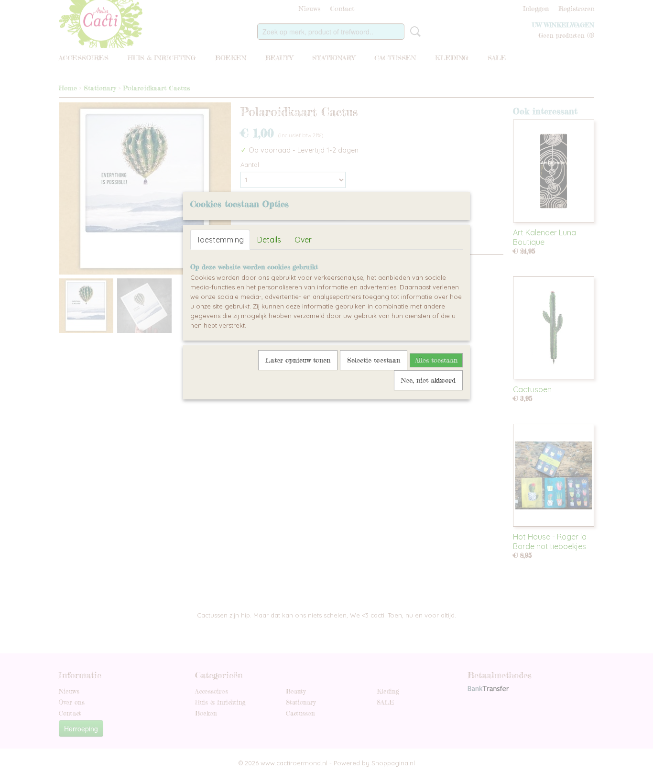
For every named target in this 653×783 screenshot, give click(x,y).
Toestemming (220, 239)
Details (269, 239)
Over (303, 239)
